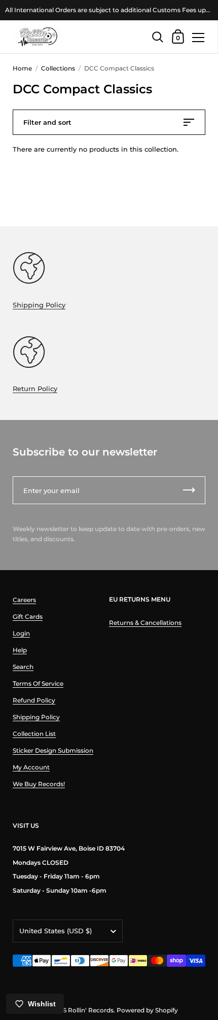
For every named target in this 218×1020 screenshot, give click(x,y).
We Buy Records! (39, 784)
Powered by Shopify (147, 1010)
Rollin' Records (91, 1010)
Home (22, 68)
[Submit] (189, 490)
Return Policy (35, 388)
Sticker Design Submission (53, 750)
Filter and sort (47, 122)
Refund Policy (34, 700)
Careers (24, 600)
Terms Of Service (38, 683)
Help (20, 650)
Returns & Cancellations (145, 622)
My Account (31, 767)
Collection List (34, 733)
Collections (58, 68)
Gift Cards (28, 616)
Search (23, 667)
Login (21, 633)
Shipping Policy (39, 305)
